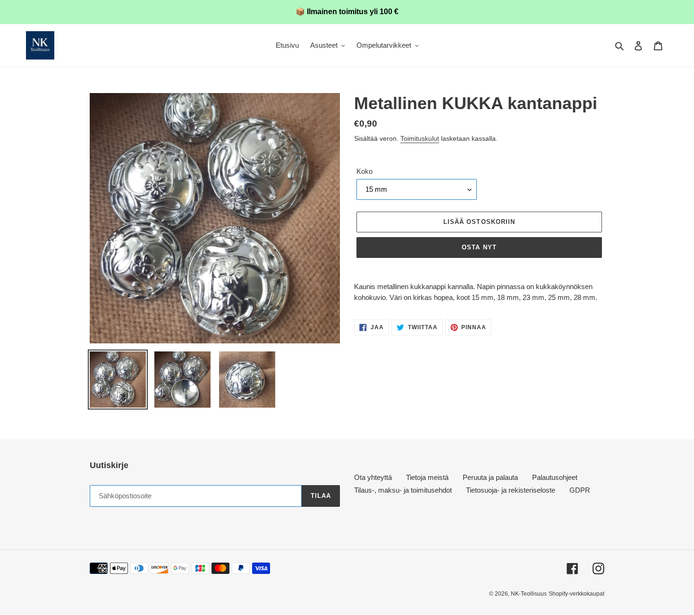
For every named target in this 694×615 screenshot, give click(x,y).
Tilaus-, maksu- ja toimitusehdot (403, 490)
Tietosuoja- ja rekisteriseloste (510, 490)
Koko (364, 171)
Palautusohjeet (554, 477)
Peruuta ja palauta (490, 477)
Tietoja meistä (427, 477)
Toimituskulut (419, 138)
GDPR (579, 490)
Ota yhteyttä (373, 477)
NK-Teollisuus (529, 593)
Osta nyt (479, 247)
